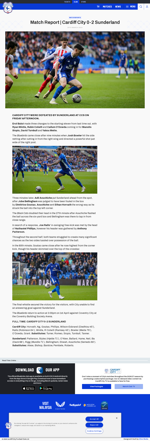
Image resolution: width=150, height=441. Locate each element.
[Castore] (60, 405)
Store (83, 2)
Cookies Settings (94, 431)
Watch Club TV (129, 386)
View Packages (96, 386)
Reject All (94, 425)
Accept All (94, 419)
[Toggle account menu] (147, 7)
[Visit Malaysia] (46, 405)
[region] (65, 425)
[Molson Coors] (90, 405)
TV (98, 6)
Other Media (143, 439)
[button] (8, 425)
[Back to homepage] (7, 7)
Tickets (67, 2)
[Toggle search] (141, 7)
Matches (107, 6)
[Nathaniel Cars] (75, 405)
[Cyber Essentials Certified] (104, 405)
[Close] (116, 418)
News (118, 6)
